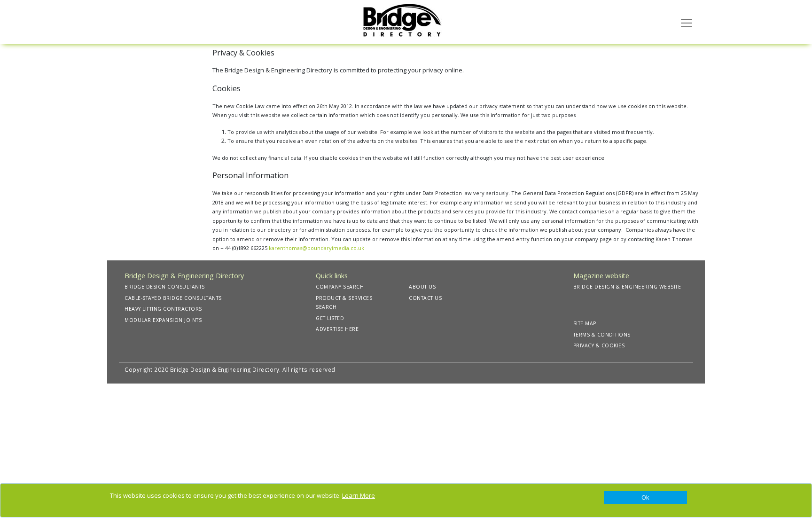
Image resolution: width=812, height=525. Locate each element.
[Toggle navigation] (686, 22)
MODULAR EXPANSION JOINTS (163, 320)
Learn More (358, 495)
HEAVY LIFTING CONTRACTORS (163, 309)
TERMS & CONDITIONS (602, 334)
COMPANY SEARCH (340, 286)
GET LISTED (330, 318)
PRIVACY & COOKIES (599, 345)
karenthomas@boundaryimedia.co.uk (316, 247)
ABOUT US (422, 286)
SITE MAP (584, 323)
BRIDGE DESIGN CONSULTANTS (165, 286)
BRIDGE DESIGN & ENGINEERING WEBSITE (627, 286)
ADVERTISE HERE (337, 329)
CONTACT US (425, 298)
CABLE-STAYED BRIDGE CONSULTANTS (173, 298)
